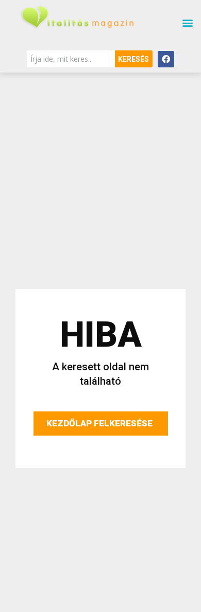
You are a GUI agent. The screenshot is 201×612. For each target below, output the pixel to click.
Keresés (133, 59)
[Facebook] (166, 59)
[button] (187, 22)
